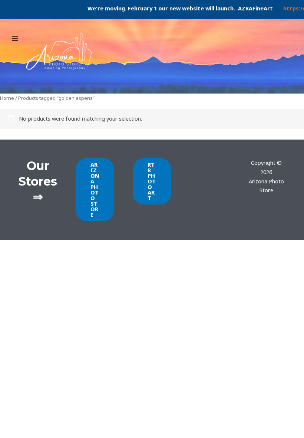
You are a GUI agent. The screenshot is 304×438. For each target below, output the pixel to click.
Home (7, 98)
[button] (95, 189)
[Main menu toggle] (14, 38)
